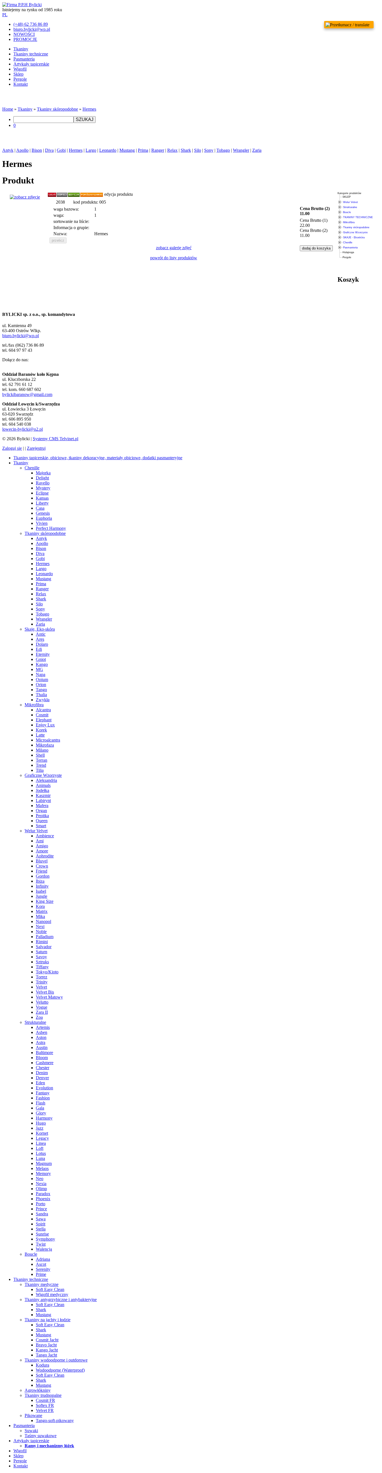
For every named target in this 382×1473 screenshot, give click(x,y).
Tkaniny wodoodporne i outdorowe (56, 1360)
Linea (41, 1143)
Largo (91, 150)
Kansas (42, 498)
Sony (208, 150)
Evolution (44, 1087)
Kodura (42, 1365)
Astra (40, 1042)
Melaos (42, 1168)
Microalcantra (48, 740)
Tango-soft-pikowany (55, 1420)
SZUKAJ (84, 119)
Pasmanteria (24, 59)
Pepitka (42, 815)
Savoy (41, 956)
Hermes (89, 109)
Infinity (42, 886)
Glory (41, 1113)
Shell (40, 755)
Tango (41, 689)
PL (5, 14)
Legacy (42, 1138)
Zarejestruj (36, 448)
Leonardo (107, 150)
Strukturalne (350, 207)
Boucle (347, 212)
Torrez (41, 977)
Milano (42, 750)
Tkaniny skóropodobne (57, 109)
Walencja (44, 1249)
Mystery (43, 488)
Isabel (41, 891)
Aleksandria (46, 780)
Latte (40, 735)
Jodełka (42, 790)
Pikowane (33, 1415)
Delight (42, 478)
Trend (41, 765)
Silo (197, 150)
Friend (41, 871)
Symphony (45, 1239)
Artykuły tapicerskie (31, 64)
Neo (39, 1178)
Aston (41, 1037)
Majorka (43, 472)
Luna (40, 1158)
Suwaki (31, 1430)
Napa (40, 674)
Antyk (7, 150)
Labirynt (43, 800)
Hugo (41, 1123)
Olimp (41, 1188)
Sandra (42, 1213)
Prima (143, 150)
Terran (41, 760)
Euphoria (44, 518)
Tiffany (42, 966)
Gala (40, 1108)
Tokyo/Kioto (47, 971)
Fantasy (42, 1092)
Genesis (43, 513)
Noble (41, 931)
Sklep (18, 74)
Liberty (42, 503)
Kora (40, 906)
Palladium (44, 936)
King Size (44, 901)
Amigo (42, 845)
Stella (41, 1229)
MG (39, 669)
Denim (42, 1072)
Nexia (41, 1183)
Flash (40, 1103)
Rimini (42, 941)
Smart (41, 825)
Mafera (42, 805)
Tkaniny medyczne (41, 1284)
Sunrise (42, 1234)
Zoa (39, 1017)
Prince (41, 1208)
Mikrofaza (45, 745)
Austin (42, 1047)
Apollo (22, 150)
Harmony (44, 1118)
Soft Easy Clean (50, 1289)
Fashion (43, 1098)
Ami (40, 840)
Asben (41, 1032)
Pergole (20, 79)
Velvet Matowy (49, 997)
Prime (41, 1274)
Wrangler (241, 150)
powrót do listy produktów (173, 257)
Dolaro (42, 644)
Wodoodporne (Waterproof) (60, 1370)
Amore (42, 851)
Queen (42, 820)
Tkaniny (20, 48)
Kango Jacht (47, 1350)
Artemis (43, 1027)
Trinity (42, 982)
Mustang (127, 150)
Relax (172, 150)
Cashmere (44, 1062)
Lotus (41, 1153)
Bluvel (42, 861)
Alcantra (43, 709)
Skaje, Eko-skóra (40, 629)
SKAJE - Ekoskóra (354, 237)
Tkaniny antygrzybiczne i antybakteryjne (61, 1299)
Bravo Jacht (46, 1345)
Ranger (157, 150)
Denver (42, 1077)
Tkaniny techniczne (30, 54)
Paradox (43, 1193)
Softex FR (45, 1405)
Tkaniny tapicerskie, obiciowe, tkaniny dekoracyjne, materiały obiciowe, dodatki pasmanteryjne (97, 457)
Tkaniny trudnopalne (43, 1395)
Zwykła (42, 699)
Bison (37, 150)
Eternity (43, 654)
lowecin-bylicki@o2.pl (22, 429)
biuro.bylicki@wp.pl (20, 335)
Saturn (41, 951)
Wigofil (20, 69)
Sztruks (42, 961)
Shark (186, 150)
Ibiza (40, 881)
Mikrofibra (349, 222)
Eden (40, 1082)
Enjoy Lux (45, 724)
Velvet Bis (45, 992)
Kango (42, 664)
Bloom (42, 1057)
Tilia (40, 770)
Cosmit (42, 714)
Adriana (43, 1259)
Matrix (42, 911)
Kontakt (20, 84)
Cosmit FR (45, 1400)
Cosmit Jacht (47, 1339)
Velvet (41, 987)
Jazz (39, 1128)
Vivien (42, 523)
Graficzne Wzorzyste (355, 232)
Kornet (42, 1133)
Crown (42, 866)
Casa (40, 508)
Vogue (41, 1007)
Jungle (41, 896)
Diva (49, 150)
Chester (42, 1067)
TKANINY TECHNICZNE (358, 217)
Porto (40, 1203)
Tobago (223, 150)
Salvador (43, 946)
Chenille (347, 242)
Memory (43, 1173)
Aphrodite (45, 856)
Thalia (41, 694)
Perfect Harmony (51, 528)
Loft (39, 1148)
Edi (39, 649)
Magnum (44, 1163)
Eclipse (42, 493)
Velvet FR (45, 1410)
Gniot (41, 659)
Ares (40, 639)
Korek (41, 730)
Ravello (42, 483)
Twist (41, 1244)
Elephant (43, 719)
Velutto (42, 1002)
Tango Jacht (46, 1355)
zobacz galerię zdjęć (174, 247)
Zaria (256, 150)
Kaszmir (43, 795)
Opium (42, 679)
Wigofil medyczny (52, 1294)
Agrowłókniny (38, 1390)
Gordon (42, 876)
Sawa (41, 1218)
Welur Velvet (350, 202)
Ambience (45, 835)
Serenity (43, 1269)
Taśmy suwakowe (40, 1435)
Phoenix (43, 1198)
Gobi (61, 150)
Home (7, 109)
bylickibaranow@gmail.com (27, 394)
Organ (41, 810)
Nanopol (43, 921)
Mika (40, 916)
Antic (41, 634)
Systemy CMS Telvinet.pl (55, 438)
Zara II (42, 1012)
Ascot (41, 1264)
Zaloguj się (12, 448)
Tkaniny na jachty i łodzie (47, 1319)
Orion (41, 684)
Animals (43, 785)
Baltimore (44, 1052)
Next (40, 926)
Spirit (40, 1224)
